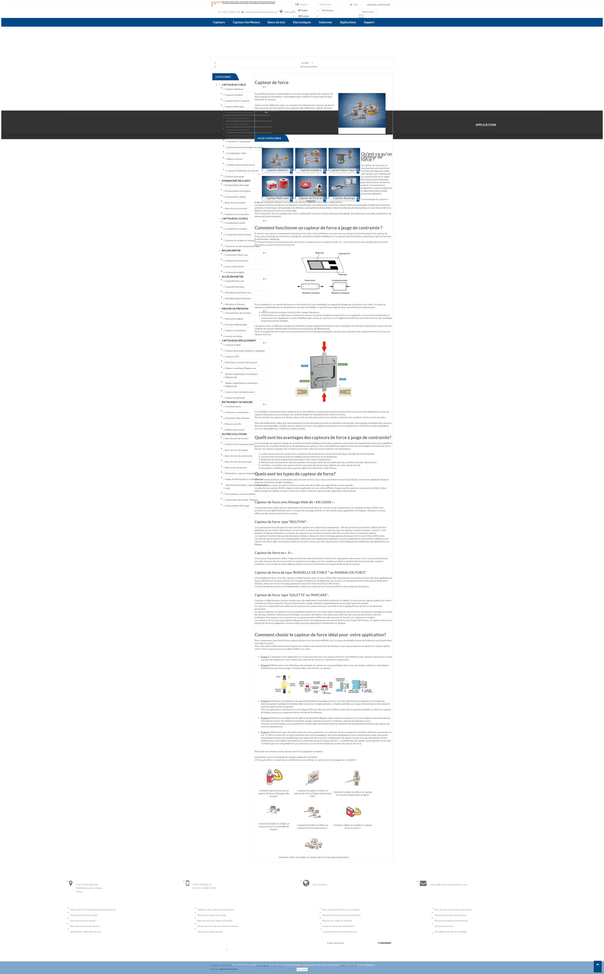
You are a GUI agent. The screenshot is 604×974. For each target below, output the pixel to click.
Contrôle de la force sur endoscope (339, 931)
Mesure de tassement (236, 467)
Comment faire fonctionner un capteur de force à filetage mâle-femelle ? (274, 793)
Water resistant (235, 159)
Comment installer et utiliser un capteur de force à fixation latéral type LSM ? (312, 793)
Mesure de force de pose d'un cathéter (341, 915)
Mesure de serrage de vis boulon (450, 915)
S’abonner (384, 943)
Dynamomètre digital (235, 196)
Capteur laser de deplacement (240, 392)
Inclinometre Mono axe (236, 254)
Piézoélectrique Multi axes (238, 298)
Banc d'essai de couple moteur (85, 926)
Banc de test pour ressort (83, 920)
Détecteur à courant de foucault (241, 362)
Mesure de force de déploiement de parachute (93, 909)
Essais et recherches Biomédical (338, 926)
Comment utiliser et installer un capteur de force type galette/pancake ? (313, 857)
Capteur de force (234, 84)
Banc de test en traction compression (452, 909)
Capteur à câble (233, 345)
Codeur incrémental (235, 397)
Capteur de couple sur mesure (240, 240)
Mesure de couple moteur (210, 931)
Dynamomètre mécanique (237, 191)
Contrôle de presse (443, 926)
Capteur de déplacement (239, 340)
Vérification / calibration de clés (85, 931)
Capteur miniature (234, 89)
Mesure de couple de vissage (211, 915)
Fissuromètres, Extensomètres (240, 494)
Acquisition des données (237, 418)
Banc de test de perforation (238, 455)
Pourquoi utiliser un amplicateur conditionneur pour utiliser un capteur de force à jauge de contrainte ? (306, 759)
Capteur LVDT (232, 356)
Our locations (320, 884)
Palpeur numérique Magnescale (240, 368)
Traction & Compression (239, 141)
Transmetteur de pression (238, 313)
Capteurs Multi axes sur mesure (242, 170)
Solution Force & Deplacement (240, 444)
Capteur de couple (235, 218)
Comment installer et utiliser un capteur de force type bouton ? (312, 826)
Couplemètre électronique (238, 234)
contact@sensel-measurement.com (261, 12)
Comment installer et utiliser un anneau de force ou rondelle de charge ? (273, 826)
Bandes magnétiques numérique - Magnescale (241, 375)
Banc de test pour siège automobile (214, 920)
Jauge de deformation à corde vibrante (244, 479)
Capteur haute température (241, 164)
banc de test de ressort (236, 438)
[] (361, 16)
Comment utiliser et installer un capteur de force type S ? (352, 826)
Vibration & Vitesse (235, 304)
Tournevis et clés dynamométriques (242, 246)
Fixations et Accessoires (237, 214)
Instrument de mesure (237, 401)
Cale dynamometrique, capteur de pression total (246, 486)
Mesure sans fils (233, 424)
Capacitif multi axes (234, 286)
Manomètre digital (234, 318)
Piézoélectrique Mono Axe (238, 292)
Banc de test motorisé (236, 208)
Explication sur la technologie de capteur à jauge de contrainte (286, 757)
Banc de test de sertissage (238, 461)
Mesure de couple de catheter (337, 920)
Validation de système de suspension (215, 909)
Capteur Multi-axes (234, 106)
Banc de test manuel (235, 202)
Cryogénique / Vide (236, 153)
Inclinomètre (231, 250)
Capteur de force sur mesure (239, 112)
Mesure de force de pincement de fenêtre (218, 926)
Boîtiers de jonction (234, 429)
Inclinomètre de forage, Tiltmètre (241, 499)
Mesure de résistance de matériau (451, 920)
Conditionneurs (233, 406)
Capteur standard (234, 95)
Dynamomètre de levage (237, 185)
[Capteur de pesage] (344, 202)
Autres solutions (234, 433)
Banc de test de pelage (236, 450)
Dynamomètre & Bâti (236, 180)
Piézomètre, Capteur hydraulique (241, 473)
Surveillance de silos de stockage (450, 931)
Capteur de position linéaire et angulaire (245, 350)
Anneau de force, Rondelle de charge (245, 147)
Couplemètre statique (236, 228)
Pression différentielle (236, 324)
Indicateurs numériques (237, 412)
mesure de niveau (234, 336)
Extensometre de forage (237, 505)
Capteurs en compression (239, 135)
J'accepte (302, 969)
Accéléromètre (232, 276)
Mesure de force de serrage (84, 915)
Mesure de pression (235, 308)
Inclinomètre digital (234, 272)
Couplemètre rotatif (235, 222)
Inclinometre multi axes (236, 260)
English (304, 10)
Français (305, 16)
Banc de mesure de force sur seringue (340, 909)
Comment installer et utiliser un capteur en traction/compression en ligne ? (352, 793)
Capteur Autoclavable (238, 118)
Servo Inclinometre (234, 266)
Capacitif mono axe (234, 281)
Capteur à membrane (235, 330)
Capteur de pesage (234, 176)
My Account (327, 10)
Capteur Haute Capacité (237, 100)
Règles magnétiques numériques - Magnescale (242, 384)
